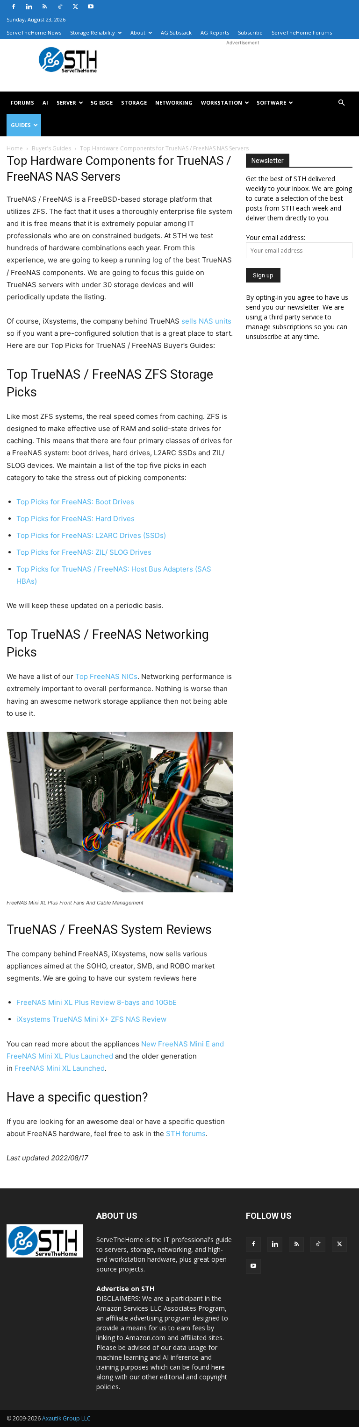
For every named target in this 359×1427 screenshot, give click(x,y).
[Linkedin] (29, 6)
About (137, 32)
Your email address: (275, 237)
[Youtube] (91, 6)
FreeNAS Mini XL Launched (59, 1068)
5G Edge (102, 102)
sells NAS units (206, 321)
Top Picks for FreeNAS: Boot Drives (75, 501)
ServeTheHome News (34, 32)
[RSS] (44, 6)
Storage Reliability (92, 32)
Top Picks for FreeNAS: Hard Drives (75, 518)
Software (271, 102)
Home (15, 148)
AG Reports (215, 32)
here (218, 1367)
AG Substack (176, 32)
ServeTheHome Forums (302, 32)
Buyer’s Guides (51, 148)
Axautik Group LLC (66, 1418)
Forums (22, 102)
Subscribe (250, 32)
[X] (75, 6)
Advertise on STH (125, 1288)
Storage (134, 102)
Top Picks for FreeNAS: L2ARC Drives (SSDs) (91, 535)
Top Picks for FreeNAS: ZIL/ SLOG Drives (83, 552)
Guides (21, 124)
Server (66, 102)
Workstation (221, 102)
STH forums (186, 1133)
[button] (341, 103)
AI (45, 102)
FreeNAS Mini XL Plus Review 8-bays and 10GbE (96, 1002)
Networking (174, 102)
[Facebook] (14, 6)
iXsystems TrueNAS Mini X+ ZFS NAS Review (91, 1019)
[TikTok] (60, 6)
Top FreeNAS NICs (106, 676)
